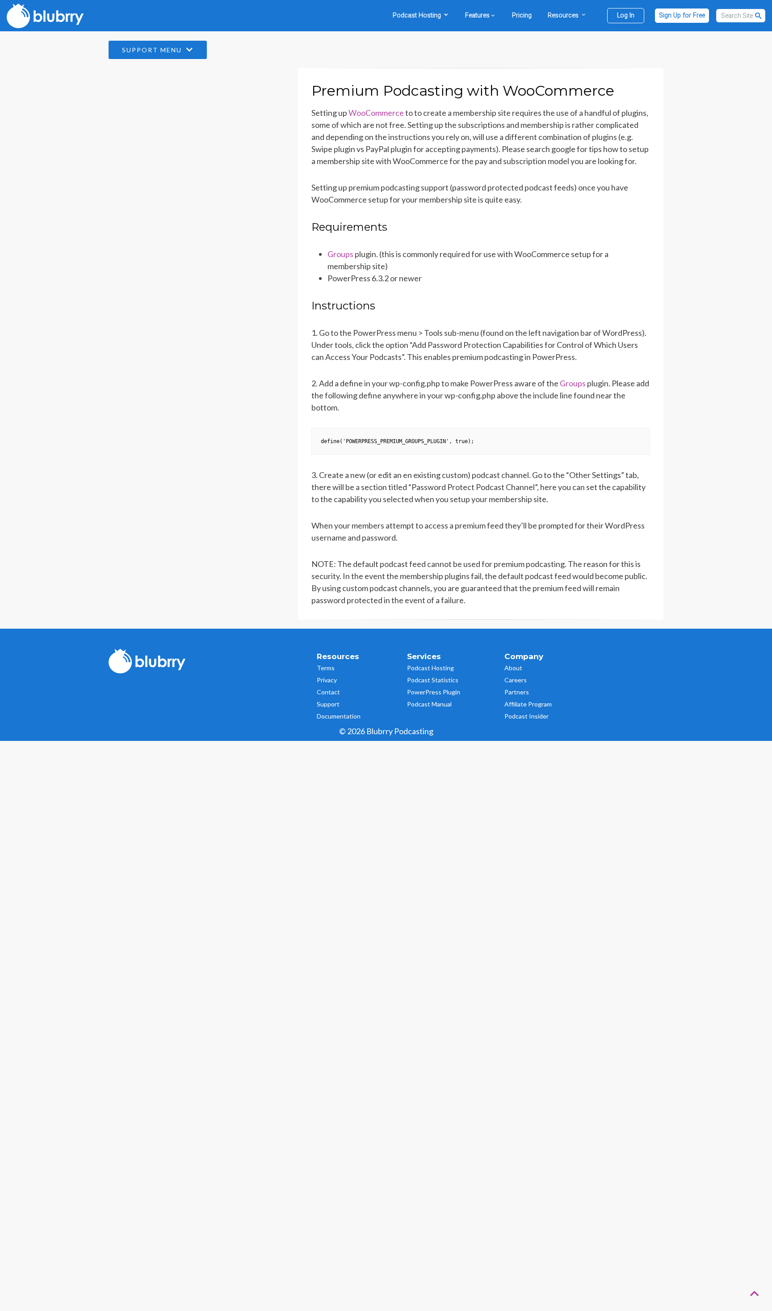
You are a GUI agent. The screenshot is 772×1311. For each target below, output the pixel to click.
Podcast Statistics (432, 680)
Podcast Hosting (430, 668)
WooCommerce (376, 113)
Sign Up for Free (682, 15)
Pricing (522, 15)
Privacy (327, 680)
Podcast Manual (429, 704)
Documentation (339, 716)
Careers (515, 680)
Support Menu (153, 50)
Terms (326, 668)
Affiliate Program (528, 704)
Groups (340, 254)
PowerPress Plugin (433, 692)
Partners (516, 692)
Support (328, 704)
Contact (328, 692)
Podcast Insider (526, 716)
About (513, 668)
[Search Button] (758, 15)
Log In (625, 15)
